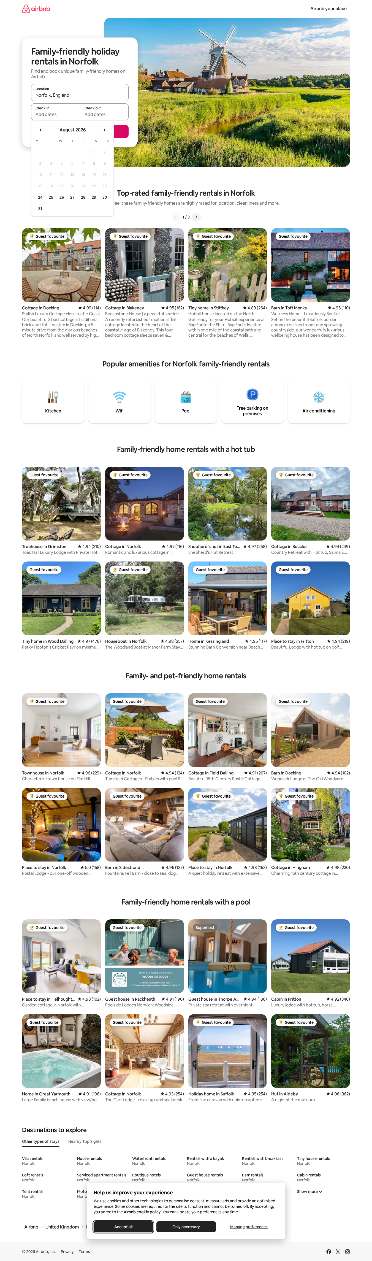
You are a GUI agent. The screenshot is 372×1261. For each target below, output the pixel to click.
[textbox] (55, 114)
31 (40, 208)
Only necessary (186, 1226)
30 (104, 197)
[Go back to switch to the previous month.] (40, 130)
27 (72, 197)
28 (83, 197)
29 (94, 197)
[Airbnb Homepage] (36, 8)
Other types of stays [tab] (40, 1141)
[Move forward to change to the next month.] (104, 130)
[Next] (196, 217)
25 (51, 197)
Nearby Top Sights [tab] (85, 1141)
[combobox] (80, 95)
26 (61, 197)
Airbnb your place (328, 9)
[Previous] (176, 217)
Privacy (67, 1251)
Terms (84, 1251)
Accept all (123, 1226)
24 (40, 197)
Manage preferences (249, 1226)
